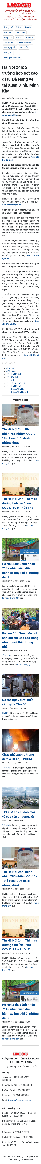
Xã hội (19, 27)
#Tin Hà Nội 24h (13, 374)
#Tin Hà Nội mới (13, 386)
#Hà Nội (10, 368)
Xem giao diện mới (12, 57)
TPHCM (6, 768)
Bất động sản (10, 47)
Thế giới (7, 52)
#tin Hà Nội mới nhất (15, 383)
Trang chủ (8, 27)
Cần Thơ (6, 655)
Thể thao (8, 32)
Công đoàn (9, 42)
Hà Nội (5, 713)
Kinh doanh (20, 32)
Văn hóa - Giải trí (24, 42)
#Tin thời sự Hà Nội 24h (17, 392)
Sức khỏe (23, 47)
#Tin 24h (10, 380)
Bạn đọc (30, 37)
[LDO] (20, 415)
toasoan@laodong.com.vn (20, 1100)
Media (28, 27)
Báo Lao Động (23, 664)
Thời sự (19, 37)
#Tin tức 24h (12, 377)
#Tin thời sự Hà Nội (15, 389)
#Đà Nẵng (11, 371)
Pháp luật (8, 37)
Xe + (17, 52)
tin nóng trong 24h (10, 598)
